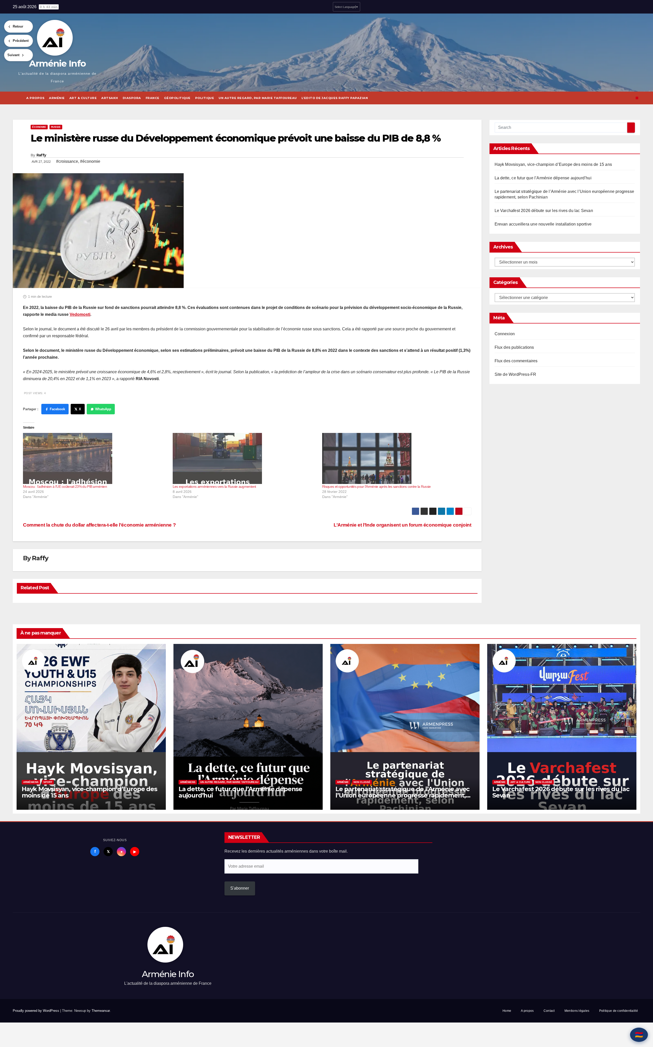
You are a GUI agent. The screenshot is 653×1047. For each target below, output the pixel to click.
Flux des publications (514, 347)
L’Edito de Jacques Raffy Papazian (335, 98)
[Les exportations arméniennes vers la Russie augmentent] (245, 458)
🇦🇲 (639, 1035)
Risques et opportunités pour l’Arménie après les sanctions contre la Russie (376, 486)
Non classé (362, 782)
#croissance (67, 161)
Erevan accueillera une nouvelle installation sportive (543, 224)
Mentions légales (576, 1010)
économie (39, 127)
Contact (549, 1010)
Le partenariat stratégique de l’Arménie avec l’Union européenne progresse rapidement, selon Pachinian (402, 795)
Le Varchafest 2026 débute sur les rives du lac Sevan (544, 210)
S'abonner (239, 888)
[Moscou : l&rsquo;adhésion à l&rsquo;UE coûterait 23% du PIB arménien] (95, 458)
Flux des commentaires (516, 361)
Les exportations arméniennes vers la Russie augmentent (214, 486)
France (152, 98)
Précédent (21, 41)
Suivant (13, 55)
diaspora (132, 98)
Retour (18, 26)
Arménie (57, 98)
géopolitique (177, 98)
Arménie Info (57, 63)
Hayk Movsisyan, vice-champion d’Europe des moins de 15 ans (553, 164)
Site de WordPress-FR (515, 374)
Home (507, 1010)
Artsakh (109, 98)
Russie (56, 127)
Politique (204, 98)
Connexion (505, 334)
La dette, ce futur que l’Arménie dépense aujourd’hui (543, 178)
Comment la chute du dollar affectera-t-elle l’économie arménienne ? (99, 525)
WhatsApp (103, 409)
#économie (90, 161)
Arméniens (31, 782)
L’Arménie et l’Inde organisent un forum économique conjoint (402, 525)
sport (47, 782)
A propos (35, 98)
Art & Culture (83, 98)
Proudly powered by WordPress (36, 1011)
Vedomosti (80, 314)
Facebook (57, 409)
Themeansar (101, 1011)
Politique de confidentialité (618, 1010)
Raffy (41, 155)
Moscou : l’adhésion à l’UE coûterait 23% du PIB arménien (65, 486)
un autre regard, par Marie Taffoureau (258, 98)
